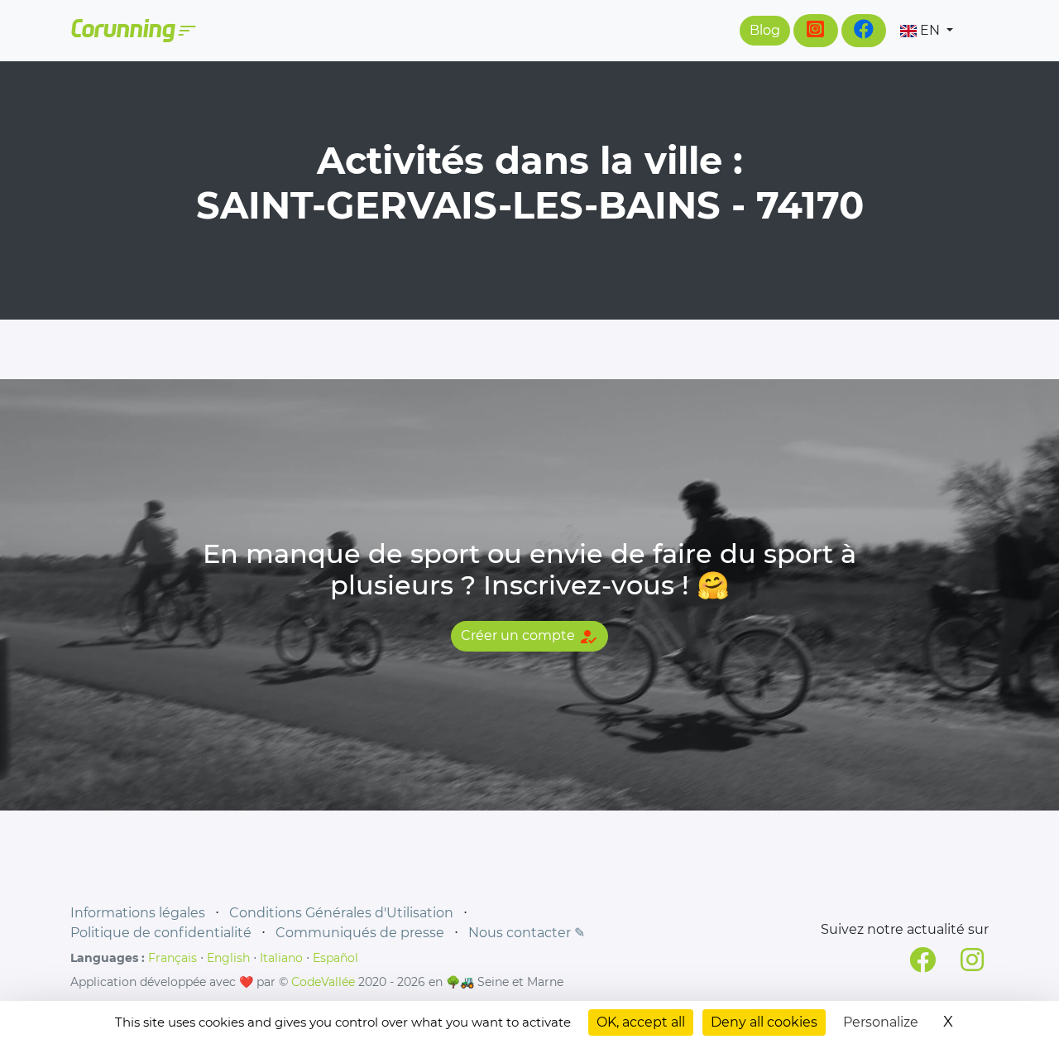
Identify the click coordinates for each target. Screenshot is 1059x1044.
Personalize (880, 1022)
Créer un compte (529, 637)
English (228, 957)
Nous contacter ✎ (526, 933)
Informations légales (137, 913)
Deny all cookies (764, 1022)
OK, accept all (641, 1022)
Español (335, 957)
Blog (765, 30)
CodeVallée (323, 981)
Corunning (132, 30)
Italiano (281, 957)
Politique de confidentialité (161, 933)
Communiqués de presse (360, 933)
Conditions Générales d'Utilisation (341, 913)
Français (172, 957)
